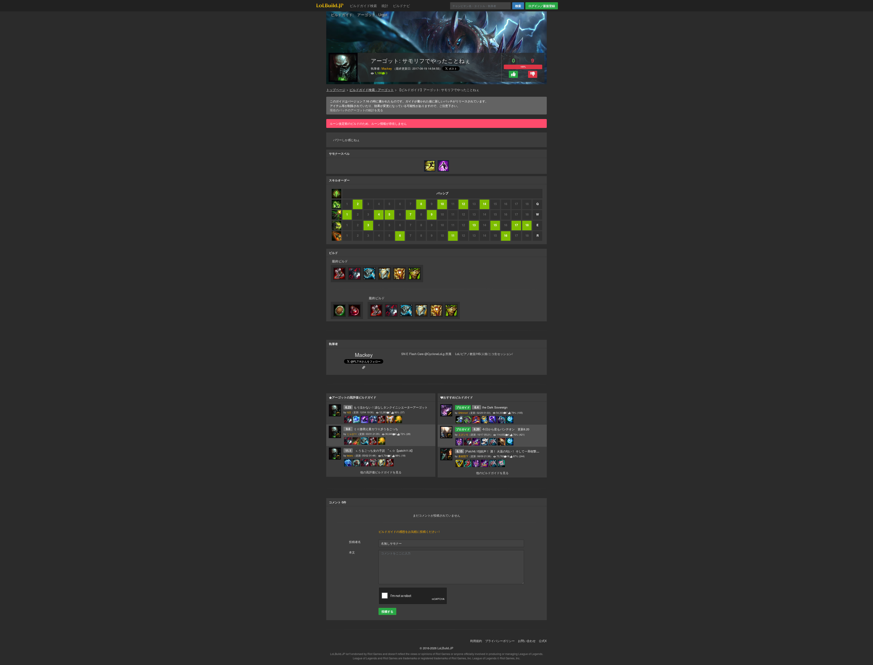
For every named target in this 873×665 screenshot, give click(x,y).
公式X (543, 641)
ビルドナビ (401, 5)
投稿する (387, 611)
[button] (513, 74)
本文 (352, 552)
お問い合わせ (527, 641)
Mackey (386, 68)
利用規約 (476, 641)
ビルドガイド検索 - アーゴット (371, 90)
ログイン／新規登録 (541, 6)
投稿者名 (355, 542)
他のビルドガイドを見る (492, 473)
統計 (384, 5)
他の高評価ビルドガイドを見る (380, 472)
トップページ (335, 90)
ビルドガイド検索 (363, 5)
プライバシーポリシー (500, 641)
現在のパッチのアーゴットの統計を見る (356, 110)
